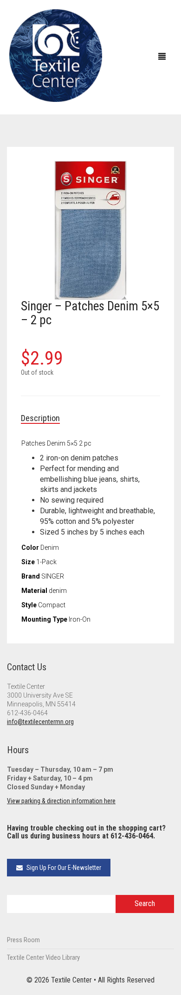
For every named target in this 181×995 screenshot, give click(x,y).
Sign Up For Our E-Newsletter (63, 867)
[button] (148, 172)
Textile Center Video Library (43, 957)
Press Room (23, 940)
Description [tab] (40, 418)
